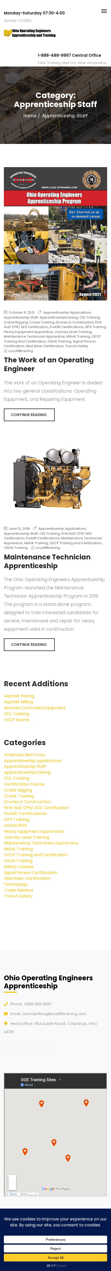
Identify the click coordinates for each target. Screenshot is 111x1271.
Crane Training (41, 322)
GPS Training (95, 326)
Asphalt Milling (18, 702)
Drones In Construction (75, 322)
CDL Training (90, 317)
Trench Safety (76, 346)
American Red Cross (24, 755)
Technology (16, 884)
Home (30, 116)
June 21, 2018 (19, 528)
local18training (21, 350)
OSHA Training (59, 341)
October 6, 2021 (21, 312)
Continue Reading (29, 414)
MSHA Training (78, 336)
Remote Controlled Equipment (35, 708)
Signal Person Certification (30, 873)
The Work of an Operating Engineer (49, 364)
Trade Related (18, 890)
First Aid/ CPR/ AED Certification (36, 808)
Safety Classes (19, 867)
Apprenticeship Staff (21, 317)
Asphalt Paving (19, 696)
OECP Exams (16, 720)
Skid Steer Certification (45, 346)
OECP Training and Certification (76, 543)
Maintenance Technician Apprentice (34, 336)
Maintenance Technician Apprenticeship (47, 561)
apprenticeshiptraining (58, 317)
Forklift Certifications (66, 326)
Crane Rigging (16, 322)
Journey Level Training (73, 331)
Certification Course (24, 784)
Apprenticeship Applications (67, 312)
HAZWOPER (15, 825)
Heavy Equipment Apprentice (28, 331)
